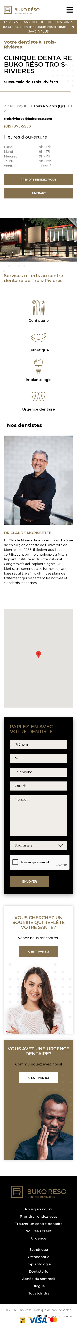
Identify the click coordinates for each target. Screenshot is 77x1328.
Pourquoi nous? (38, 1209)
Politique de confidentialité (52, 1310)
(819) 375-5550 (17, 126)
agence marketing (62, 1315)
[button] (38, 654)
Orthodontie (38, 1257)
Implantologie (39, 380)
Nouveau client (38, 1231)
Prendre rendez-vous (38, 1216)
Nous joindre (38, 1293)
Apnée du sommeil (38, 1279)
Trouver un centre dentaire (39, 1224)
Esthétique (38, 350)
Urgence (38, 1238)
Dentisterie (38, 320)
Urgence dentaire (38, 409)
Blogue (38, 1286)
